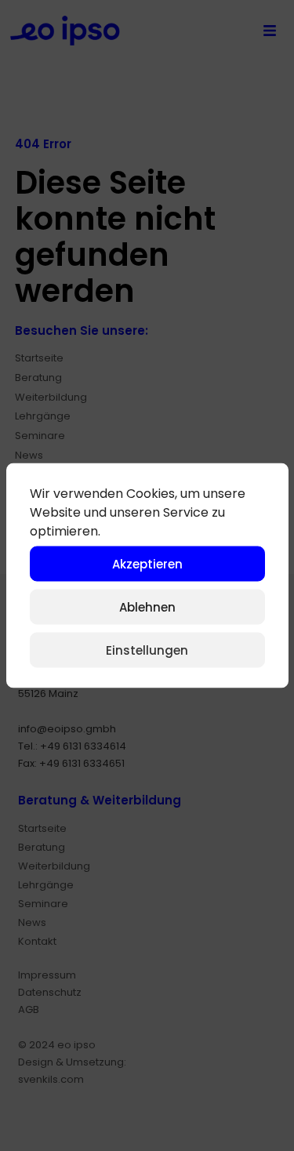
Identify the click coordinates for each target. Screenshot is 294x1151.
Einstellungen (147, 649)
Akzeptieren (147, 563)
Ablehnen (147, 606)
